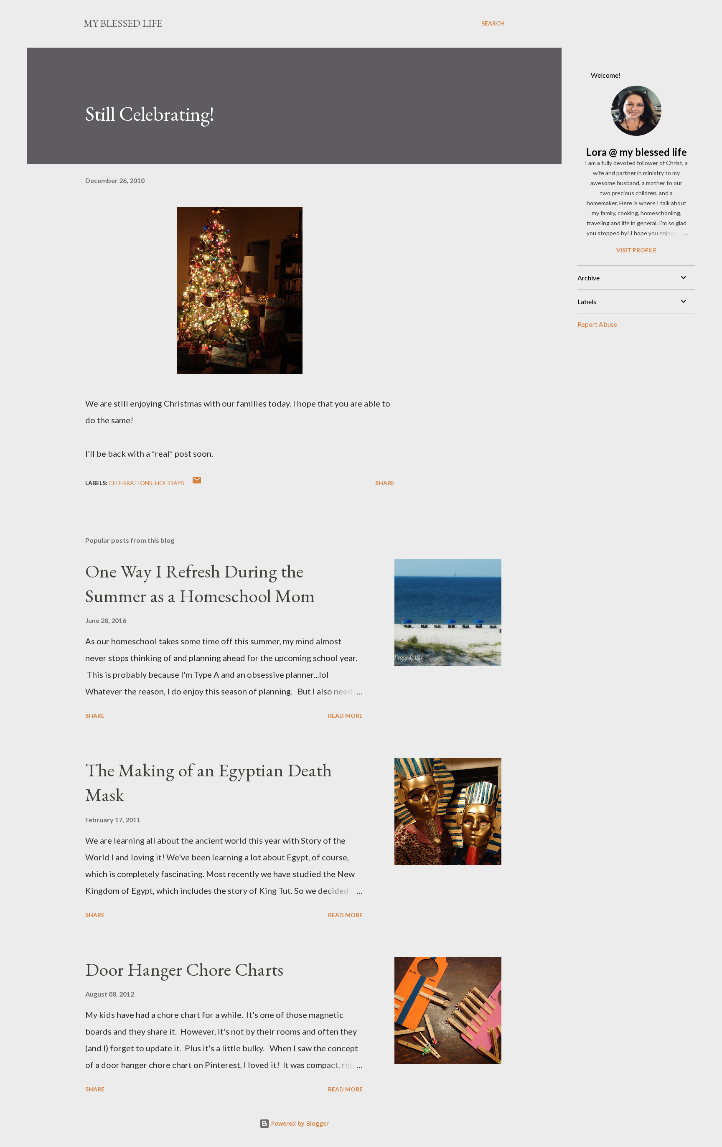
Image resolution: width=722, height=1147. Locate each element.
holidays (169, 482)
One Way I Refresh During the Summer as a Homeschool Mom (200, 583)
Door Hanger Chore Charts (184, 969)
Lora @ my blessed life (636, 152)
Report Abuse (597, 324)
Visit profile (636, 250)
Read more (345, 715)
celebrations (131, 482)
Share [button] (384, 482)
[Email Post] (197, 482)
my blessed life (123, 23)
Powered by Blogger (299, 1123)
